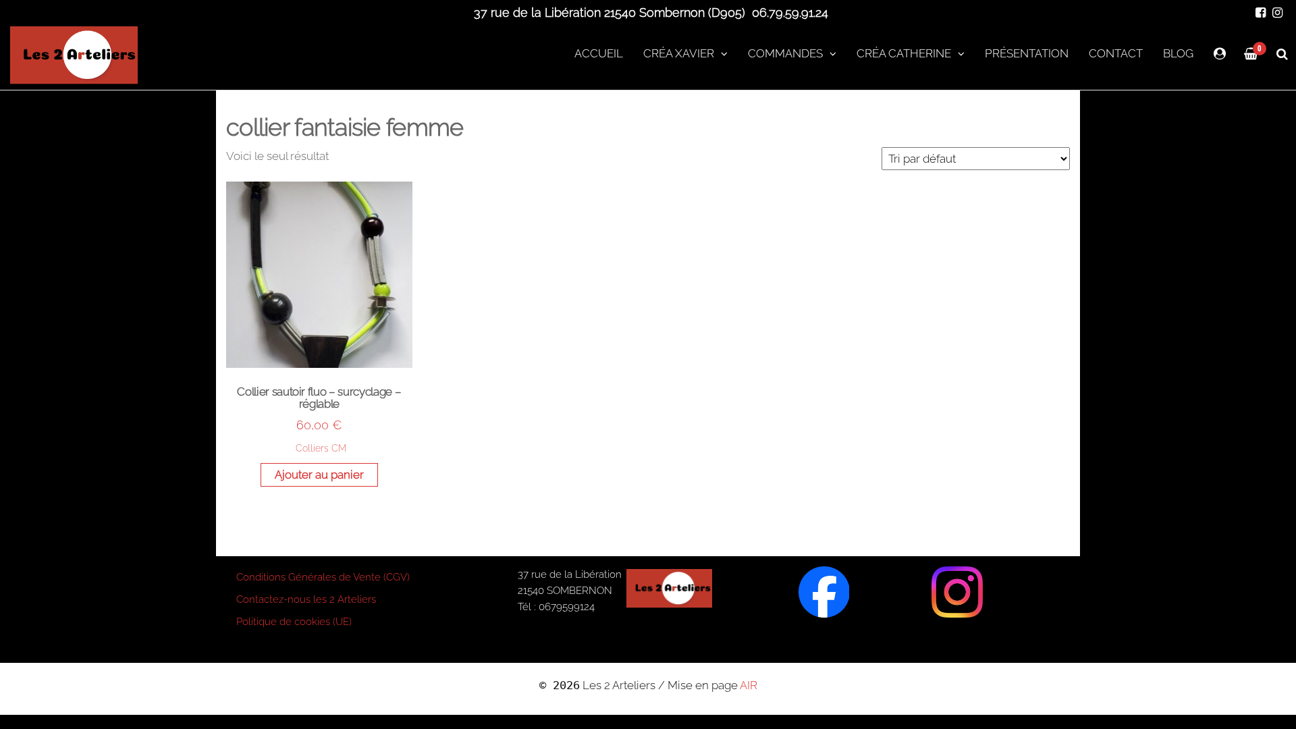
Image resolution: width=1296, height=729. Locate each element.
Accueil (598, 53)
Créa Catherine (904, 53)
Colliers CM (321, 448)
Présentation (1027, 53)
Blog (1178, 53)
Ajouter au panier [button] (319, 474)
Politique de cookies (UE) (294, 622)
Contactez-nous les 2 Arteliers (306, 599)
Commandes (785, 53)
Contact (1116, 53)
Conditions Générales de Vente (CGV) (323, 577)
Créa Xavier (678, 53)
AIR (748, 685)
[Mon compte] (1220, 54)
